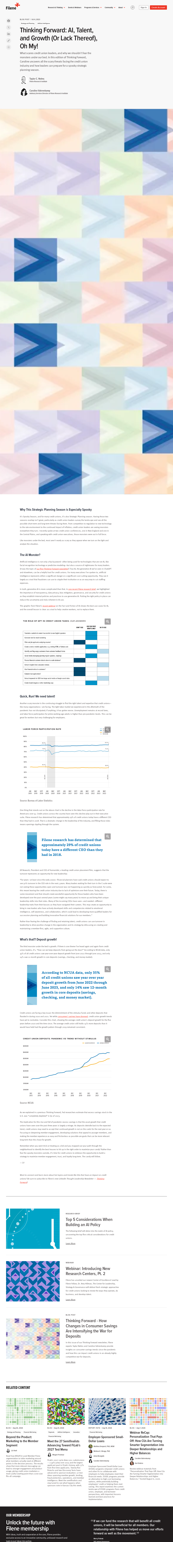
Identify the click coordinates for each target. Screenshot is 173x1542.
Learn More (70, 1243)
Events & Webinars (74, 7)
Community (109, 7)
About (120, 7)
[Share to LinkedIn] (8, 34)
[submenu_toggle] (64, 8)
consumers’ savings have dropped (73, 1016)
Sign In (144, 7)
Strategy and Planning (27, 23)
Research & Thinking (55, 7)
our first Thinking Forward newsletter (52, 568)
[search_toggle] (132, 7)
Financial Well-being (30, 1432)
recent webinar (49, 605)
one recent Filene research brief (82, 589)
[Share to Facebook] (8, 20)
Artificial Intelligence (44, 23)
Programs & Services (91, 7)
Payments (51, 1432)
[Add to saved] (8, 47)
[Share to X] (8, 27)
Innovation (76, 1432)
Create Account (158, 7)
